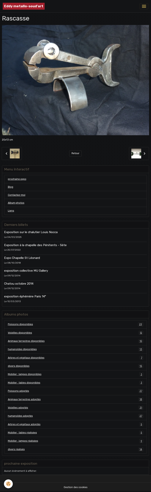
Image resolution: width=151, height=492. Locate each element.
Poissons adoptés (75, 391)
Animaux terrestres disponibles (75, 341)
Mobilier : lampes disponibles (75, 374)
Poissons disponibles (75, 324)
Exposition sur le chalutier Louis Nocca (31, 232)
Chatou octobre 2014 (18, 283)
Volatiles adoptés (75, 407)
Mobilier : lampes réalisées (75, 441)
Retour (75, 153)
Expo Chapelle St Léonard (22, 258)
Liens (11, 210)
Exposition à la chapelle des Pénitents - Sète (35, 245)
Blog (10, 187)
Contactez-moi (16, 195)
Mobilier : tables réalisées (75, 432)
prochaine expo (17, 179)
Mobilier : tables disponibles (75, 382)
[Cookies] (8, 483)
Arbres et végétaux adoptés (75, 424)
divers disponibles (75, 366)
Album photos (16, 202)
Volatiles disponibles (75, 332)
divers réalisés (75, 449)
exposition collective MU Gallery (26, 270)
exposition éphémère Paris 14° (25, 296)
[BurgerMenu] (144, 6)
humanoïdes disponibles (75, 349)
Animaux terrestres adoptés (75, 399)
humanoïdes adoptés (75, 416)
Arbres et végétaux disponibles (75, 357)
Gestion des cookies (75, 487)
